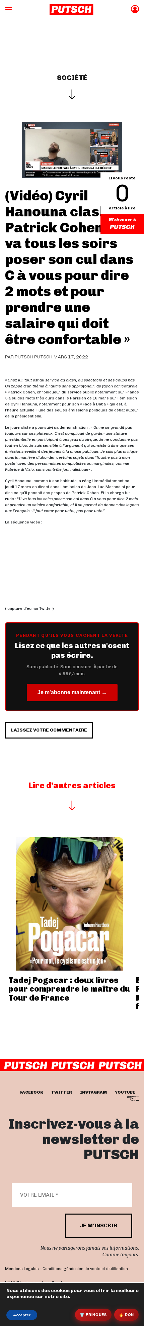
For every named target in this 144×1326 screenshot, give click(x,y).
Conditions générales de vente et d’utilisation (85, 1268)
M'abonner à (122, 219)
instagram (93, 1092)
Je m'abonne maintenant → (72, 692)
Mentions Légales (22, 1268)
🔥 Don (126, 1314)
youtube (125, 1092)
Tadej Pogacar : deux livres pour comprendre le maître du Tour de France (69, 989)
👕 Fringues (93, 1314)
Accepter (21, 1315)
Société (72, 78)
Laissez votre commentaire (49, 730)
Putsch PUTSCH (34, 357)
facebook (31, 1092)
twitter (61, 1092)
